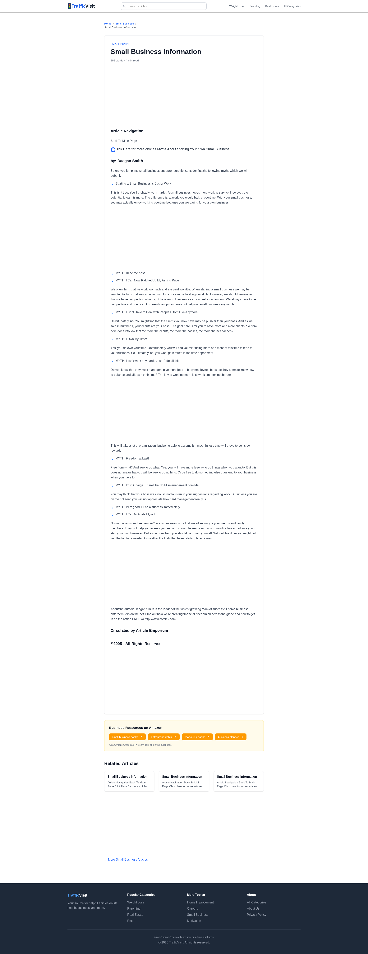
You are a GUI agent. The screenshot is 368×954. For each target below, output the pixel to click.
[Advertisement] (184, 95)
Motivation (194, 920)
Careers (192, 908)
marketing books (195, 736)
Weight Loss (236, 6)
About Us (253, 908)
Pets (130, 920)
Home (108, 23)
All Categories (292, 6)
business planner (228, 736)
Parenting (254, 6)
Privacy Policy (256, 914)
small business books (125, 736)
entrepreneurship (161, 736)
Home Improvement (200, 902)
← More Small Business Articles (126, 859)
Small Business (124, 23)
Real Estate (272, 6)
